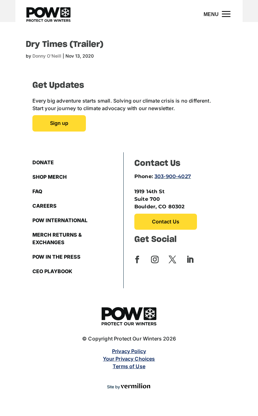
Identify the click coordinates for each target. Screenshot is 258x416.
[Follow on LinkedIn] (190, 259)
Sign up (59, 123)
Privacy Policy (129, 351)
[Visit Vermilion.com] (135, 387)
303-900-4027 (172, 176)
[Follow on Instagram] (154, 259)
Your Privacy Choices (129, 359)
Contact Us (165, 221)
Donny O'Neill (46, 56)
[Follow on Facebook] (137, 259)
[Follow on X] (172, 259)
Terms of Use (129, 366)
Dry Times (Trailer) (65, 44)
